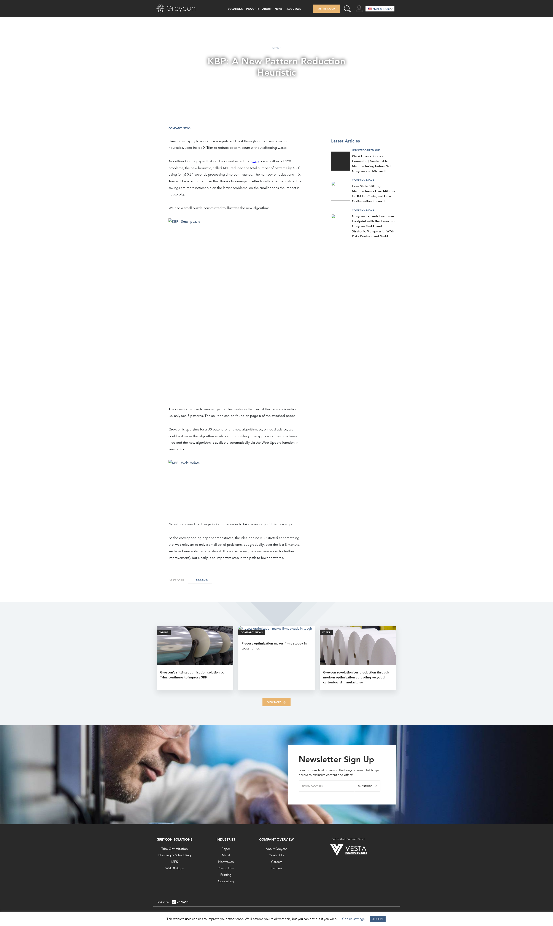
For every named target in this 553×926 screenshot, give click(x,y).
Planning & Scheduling (174, 855)
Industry (252, 8)
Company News (179, 128)
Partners (276, 868)
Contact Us (276, 855)
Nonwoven (226, 862)
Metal (226, 855)
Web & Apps (174, 868)
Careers (276, 862)
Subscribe (365, 786)
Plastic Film (226, 868)
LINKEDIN (202, 579)
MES (174, 862)
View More (274, 702)
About (267, 8)
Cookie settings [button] (353, 919)
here (256, 161)
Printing (226, 875)
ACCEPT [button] (377, 919)
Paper (226, 849)
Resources (293, 8)
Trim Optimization (174, 849)
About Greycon (277, 849)
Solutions (235, 8)
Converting (226, 881)
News (279, 8)
